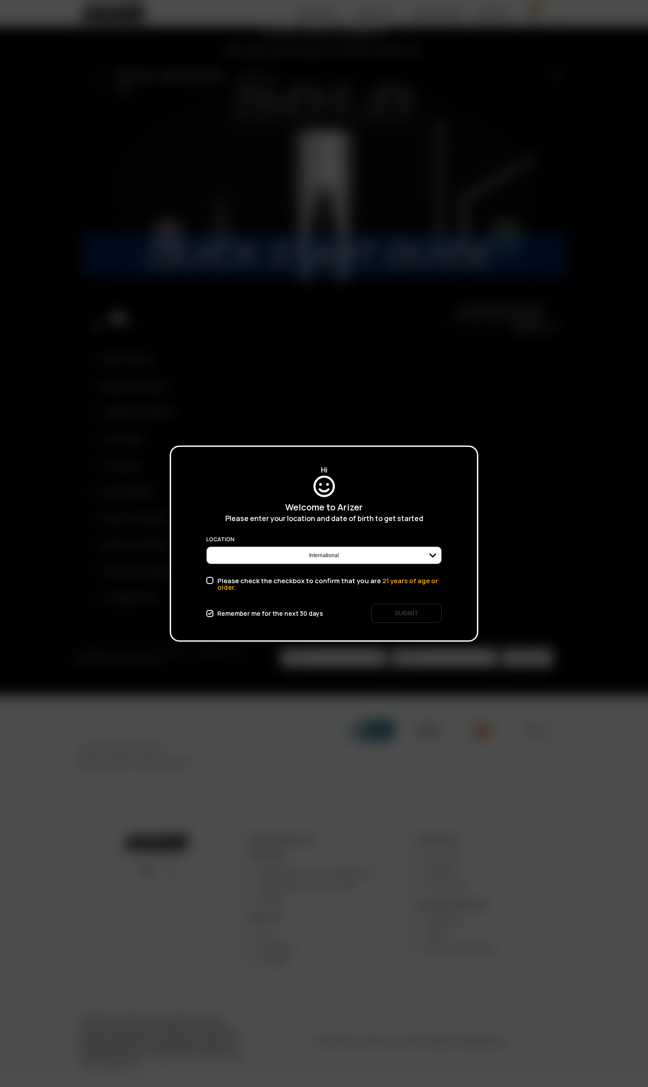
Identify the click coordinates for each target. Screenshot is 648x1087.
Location (220, 539)
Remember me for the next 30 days (270, 613)
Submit (406, 613)
